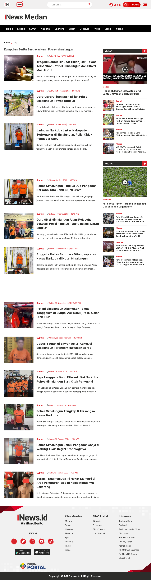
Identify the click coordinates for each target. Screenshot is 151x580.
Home (9, 28)
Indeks (119, 28)
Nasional (45, 28)
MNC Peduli (124, 558)
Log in (117, 4)
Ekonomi (59, 28)
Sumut (32, 28)
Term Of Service (126, 537)
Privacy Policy (125, 541)
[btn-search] (89, 4)
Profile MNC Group (128, 554)
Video (108, 28)
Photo (96, 28)
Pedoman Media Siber (129, 529)
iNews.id (97, 521)
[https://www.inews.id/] (26, 17)
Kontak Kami (125, 545)
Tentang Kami (125, 521)
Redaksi (123, 525)
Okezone (97, 525)
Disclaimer (124, 533)
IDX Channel (99, 533)
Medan (21, 28)
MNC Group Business (129, 550)
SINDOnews (99, 529)
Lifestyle (84, 28)
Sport (72, 28)
